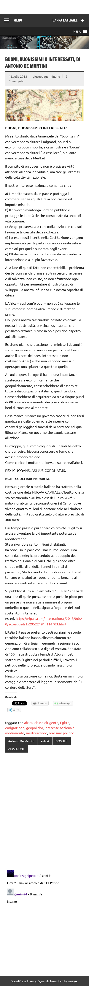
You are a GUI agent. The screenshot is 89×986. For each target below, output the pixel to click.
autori (45, 741)
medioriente (14, 733)
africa (28, 722)
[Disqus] (44, 812)
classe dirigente (46, 722)
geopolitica (34, 727)
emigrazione (14, 727)
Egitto (64, 722)
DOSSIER (62, 741)
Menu (17, 20)
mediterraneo (36, 733)
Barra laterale (65, 20)
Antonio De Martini (21, 741)
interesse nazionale (60, 727)
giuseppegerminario (46, 76)
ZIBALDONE (16, 749)
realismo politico (61, 733)
